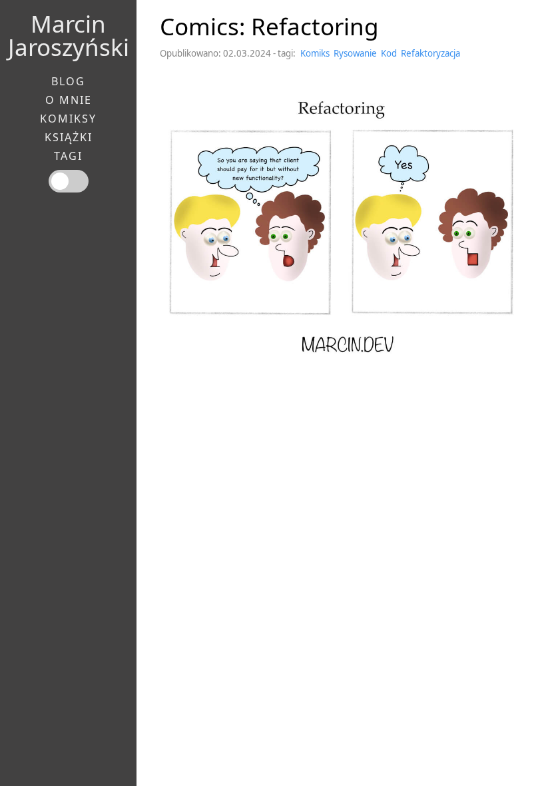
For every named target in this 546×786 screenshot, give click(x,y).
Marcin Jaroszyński (68, 35)
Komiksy (68, 118)
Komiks (315, 53)
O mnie (68, 100)
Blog (68, 81)
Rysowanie (355, 53)
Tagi (68, 156)
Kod (389, 53)
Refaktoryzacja (430, 53)
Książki (69, 137)
